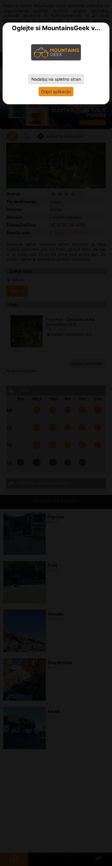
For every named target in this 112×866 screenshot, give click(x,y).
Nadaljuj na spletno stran (56, 79)
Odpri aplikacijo (56, 91)
